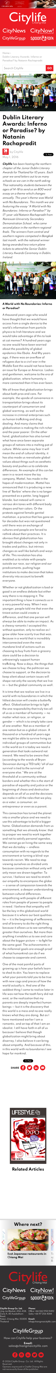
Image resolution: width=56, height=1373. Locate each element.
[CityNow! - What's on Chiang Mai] (42, 31)
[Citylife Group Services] (14, 38)
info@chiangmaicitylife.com (42, 1321)
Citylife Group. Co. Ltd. (22, 1361)
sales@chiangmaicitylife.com (28, 1344)
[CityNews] (14, 31)
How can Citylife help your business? (28, 1338)
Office (41, 1311)
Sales (40, 1313)
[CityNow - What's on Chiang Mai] (42, 1291)
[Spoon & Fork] (42, 38)
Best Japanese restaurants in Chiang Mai (28, 1245)
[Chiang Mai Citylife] (28, 18)
